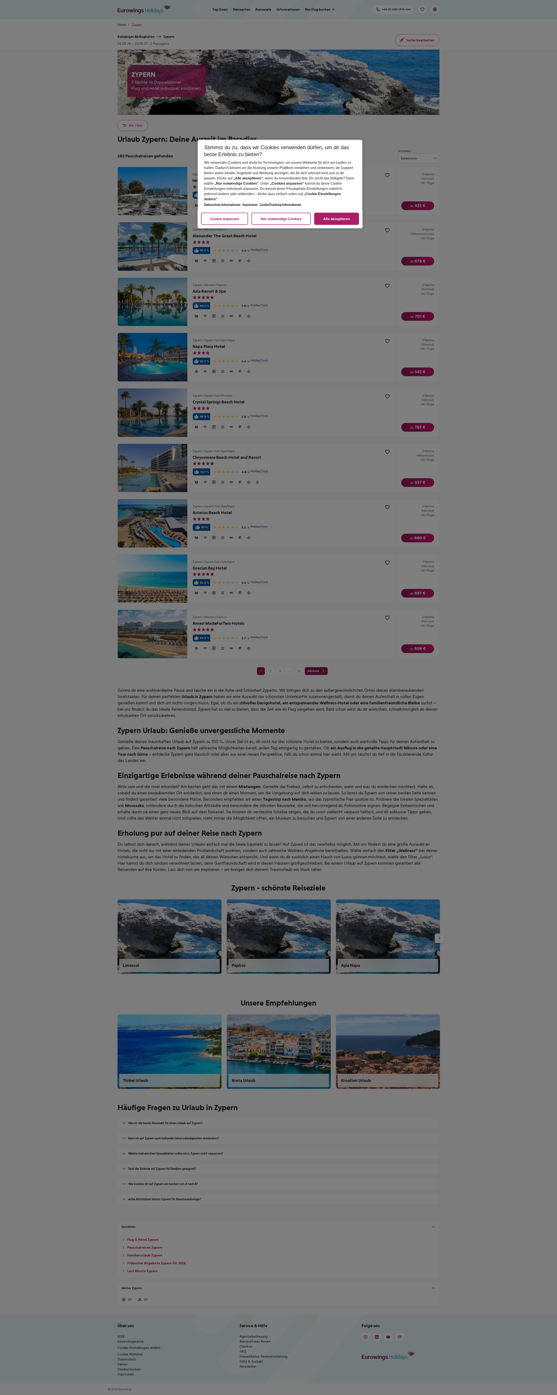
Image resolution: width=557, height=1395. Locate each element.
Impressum (250, 204)
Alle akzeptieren (336, 219)
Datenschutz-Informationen (222, 204)
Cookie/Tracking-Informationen (280, 204)
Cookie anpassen (224, 219)
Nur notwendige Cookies (281, 219)
